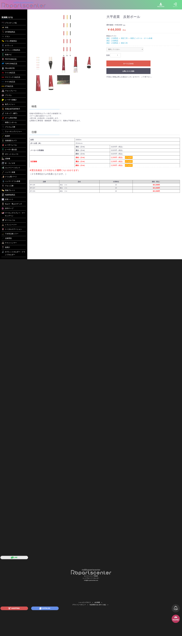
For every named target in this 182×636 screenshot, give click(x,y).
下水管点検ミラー (11, 234)
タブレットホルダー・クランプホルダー (15, 253)
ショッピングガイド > (85, 602)
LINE (15, 557)
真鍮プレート (10, 190)
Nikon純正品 (10, 68)
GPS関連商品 (10, 32)
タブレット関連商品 (12, 50)
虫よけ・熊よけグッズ (13, 204)
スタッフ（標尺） (11, 113)
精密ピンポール (11, 122)
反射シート (9, 199)
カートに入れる (128, 63)
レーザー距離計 (11, 100)
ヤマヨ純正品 (10, 82)
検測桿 (7, 136)
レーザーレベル (11, 145)
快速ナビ (8, 54)
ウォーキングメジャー (13, 131)
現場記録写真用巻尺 (12, 109)
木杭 (6, 27)
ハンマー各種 (10, 172)
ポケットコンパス (11, 154)
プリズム (8, 95)
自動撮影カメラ (11, 140)
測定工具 (124, 38)
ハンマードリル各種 (12, 181)
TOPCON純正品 (11, 63)
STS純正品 (9, 86)
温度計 (7, 247)
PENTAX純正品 (11, 59)
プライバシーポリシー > (80, 604)
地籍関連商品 (10, 195)
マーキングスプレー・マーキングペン (15, 214)
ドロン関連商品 (11, 41)
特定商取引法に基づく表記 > (99, 604)
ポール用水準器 (11, 118)
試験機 (7, 159)
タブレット (9, 45)
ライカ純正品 (10, 73)
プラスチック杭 (11, 23)
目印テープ (9, 208)
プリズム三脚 (10, 127)
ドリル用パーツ (11, 177)
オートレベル (10, 220)
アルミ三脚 (9, 186)
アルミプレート (11, 91)
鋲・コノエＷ (10, 163)
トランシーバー (11, 225)
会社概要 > (98, 602)
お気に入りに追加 (128, 71)
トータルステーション (13, 229)
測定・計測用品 (112, 38)
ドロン (7, 36)
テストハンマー (11, 243)
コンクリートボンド (12, 168)
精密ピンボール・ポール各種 (141, 38)
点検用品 (8, 238)
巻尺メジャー (10, 104)
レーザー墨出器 (11, 149)
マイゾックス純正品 (12, 77)
